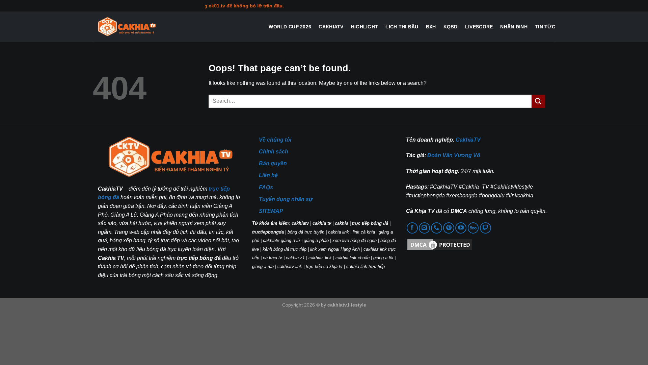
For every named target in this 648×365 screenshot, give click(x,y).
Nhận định (514, 26)
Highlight (364, 26)
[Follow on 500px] (473, 228)
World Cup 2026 (290, 26)
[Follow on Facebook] (412, 228)
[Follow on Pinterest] (448, 228)
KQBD (450, 26)
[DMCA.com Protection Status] (440, 244)
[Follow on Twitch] (485, 228)
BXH (431, 26)
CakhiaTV (331, 26)
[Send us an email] (424, 228)
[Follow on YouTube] (460, 228)
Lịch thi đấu (401, 26)
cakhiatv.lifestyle (346, 305)
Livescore (479, 26)
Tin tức (545, 26)
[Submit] (538, 101)
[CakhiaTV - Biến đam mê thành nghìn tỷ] (126, 27)
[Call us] (436, 228)
